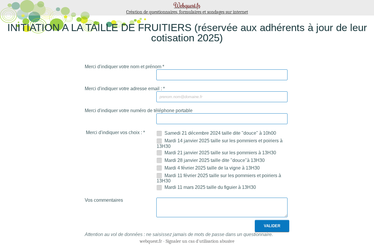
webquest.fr (151, 241)
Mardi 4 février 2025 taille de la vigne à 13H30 (211, 167)
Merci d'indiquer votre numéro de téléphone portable (139, 110)
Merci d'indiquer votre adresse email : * (125, 88)
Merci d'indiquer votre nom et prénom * (124, 66)
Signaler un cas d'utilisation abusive (200, 241)
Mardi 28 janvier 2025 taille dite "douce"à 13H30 (214, 160)
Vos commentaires (104, 200)
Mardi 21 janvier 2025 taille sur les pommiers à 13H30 (219, 152)
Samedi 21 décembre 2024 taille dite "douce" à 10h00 (219, 133)
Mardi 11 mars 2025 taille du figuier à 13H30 (209, 187)
